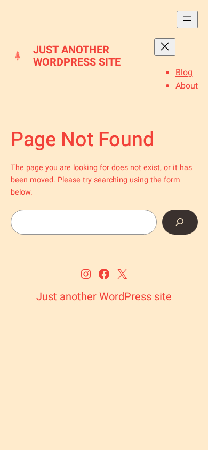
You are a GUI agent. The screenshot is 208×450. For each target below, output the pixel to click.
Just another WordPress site (77, 56)
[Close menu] (164, 47)
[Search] (179, 222)
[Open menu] (187, 19)
